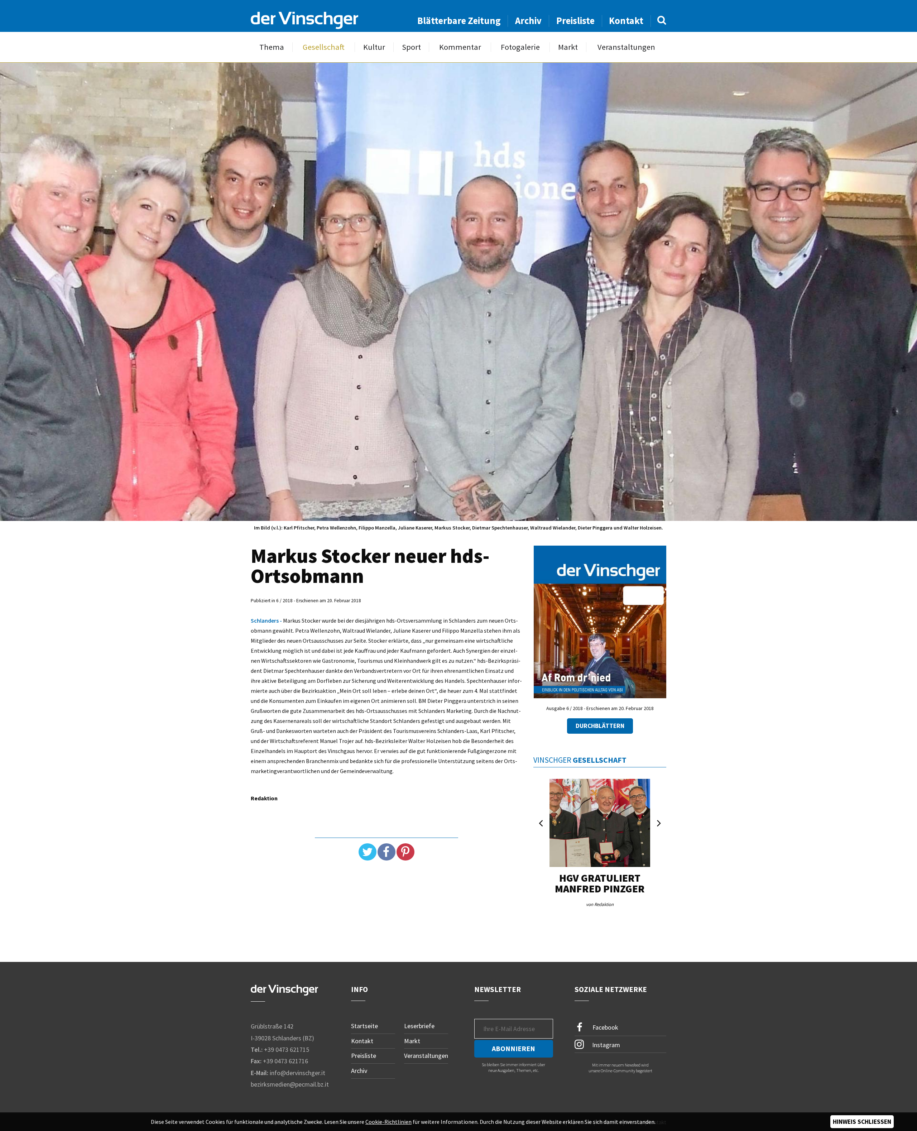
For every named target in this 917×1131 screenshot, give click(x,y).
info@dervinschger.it (297, 1073)
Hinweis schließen (862, 1122)
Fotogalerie (520, 47)
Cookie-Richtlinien (388, 1121)
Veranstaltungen (626, 47)
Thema (271, 47)
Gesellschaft (324, 47)
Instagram (605, 1044)
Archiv (528, 21)
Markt (568, 47)
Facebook (604, 1027)
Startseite (364, 1026)
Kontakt (626, 21)
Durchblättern (600, 726)
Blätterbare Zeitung (459, 21)
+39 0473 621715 (286, 1049)
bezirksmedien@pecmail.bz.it (290, 1084)
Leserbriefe (419, 1026)
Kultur (374, 47)
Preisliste (575, 21)
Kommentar (460, 47)
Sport (411, 47)
